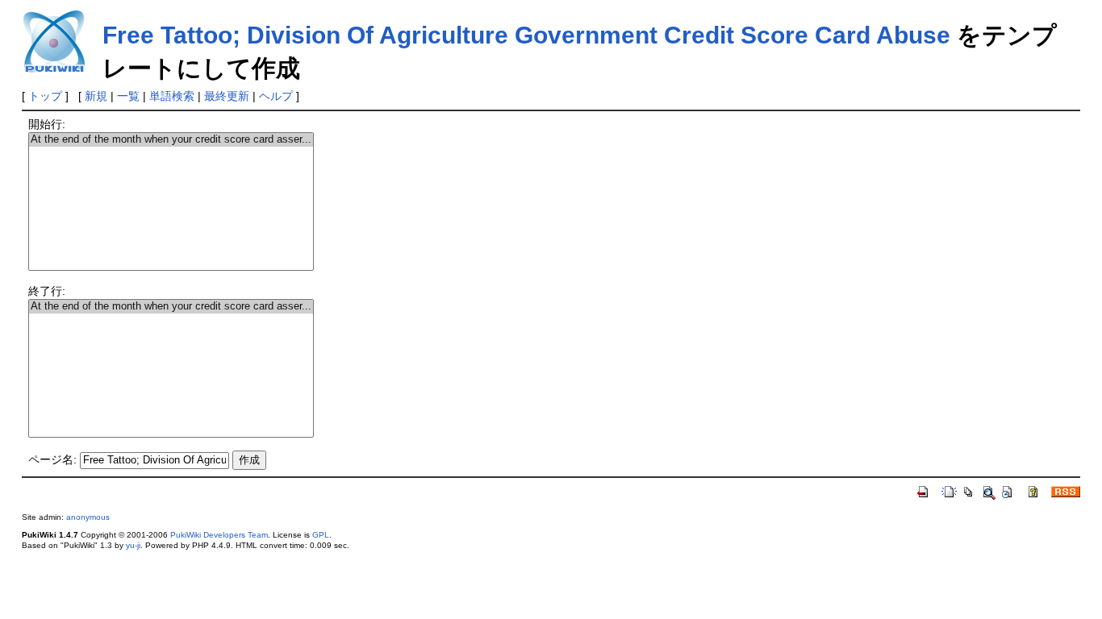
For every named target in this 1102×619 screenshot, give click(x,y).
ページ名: (52, 459)
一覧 (128, 95)
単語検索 (171, 95)
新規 (96, 95)
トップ (45, 95)
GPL (320, 534)
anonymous (88, 517)
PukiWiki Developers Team (219, 534)
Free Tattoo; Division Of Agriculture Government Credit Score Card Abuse (526, 35)
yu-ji (133, 545)
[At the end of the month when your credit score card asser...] (171, 140)
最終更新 (226, 95)
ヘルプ (276, 95)
